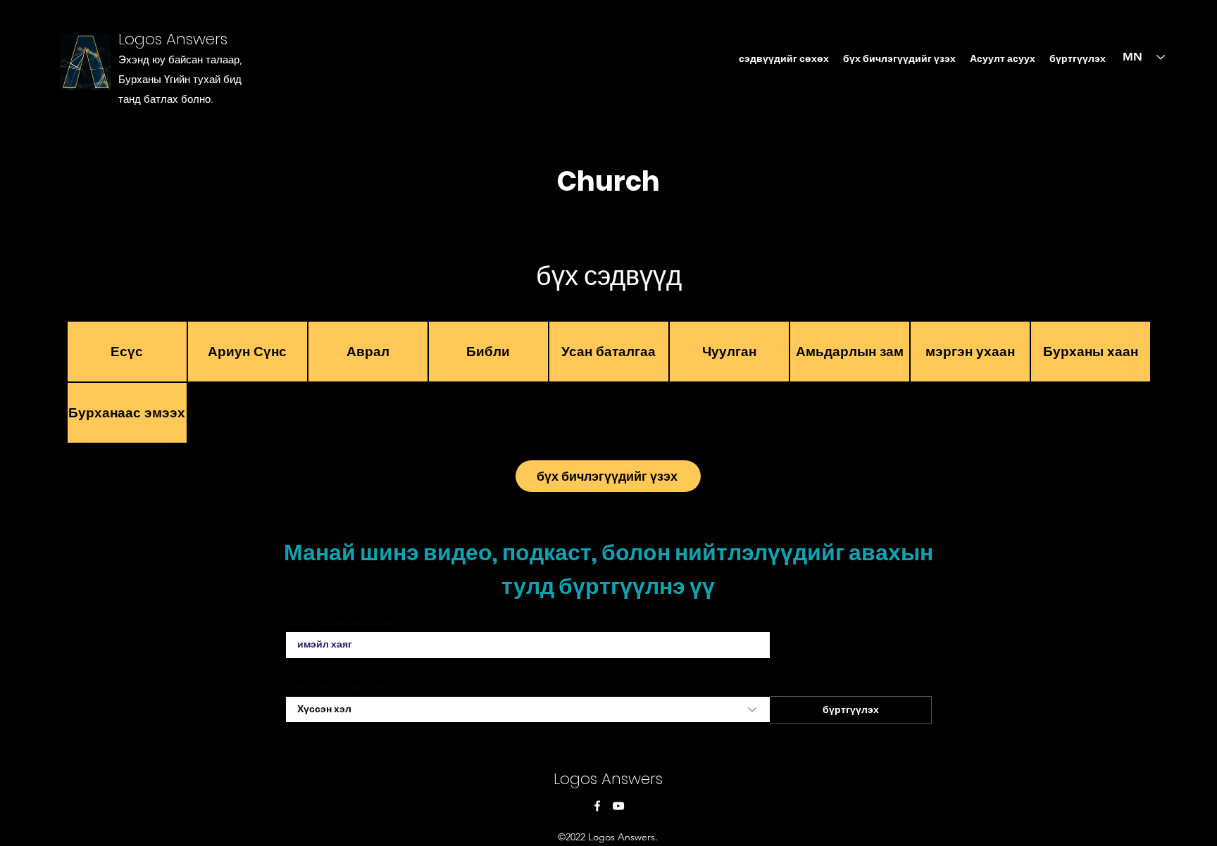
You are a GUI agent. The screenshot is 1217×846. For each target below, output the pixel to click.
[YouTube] (618, 806)
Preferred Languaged (338, 687)
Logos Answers (172, 39)
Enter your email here (337, 622)
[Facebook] (597, 806)
